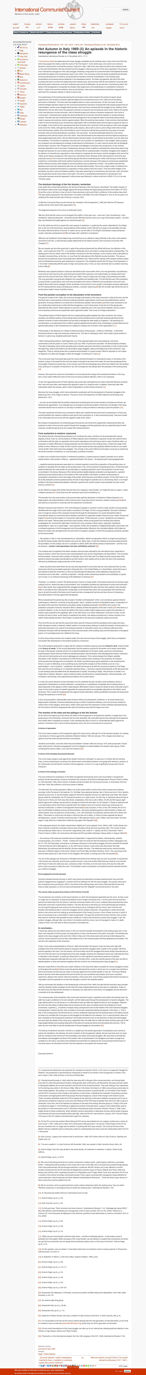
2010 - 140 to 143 (76, 44)
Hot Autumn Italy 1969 (46, 1349)
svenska (61, 24)
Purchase (96, 32)
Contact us (23, 32)
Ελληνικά (124, 24)
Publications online (82, 32)
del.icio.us (23, 47)
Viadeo (22, 86)
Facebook (23, 115)
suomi (122, 27)
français (27, 24)
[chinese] (83, 27)
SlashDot (23, 104)
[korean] (50, 27)
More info (68, 1373)
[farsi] (38, 27)
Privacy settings (73, 1367)
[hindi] (26, 27)
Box (21, 109)
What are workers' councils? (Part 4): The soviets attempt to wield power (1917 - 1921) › (109, 1358)
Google (22, 118)
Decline (127, 1371)
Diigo (22, 112)
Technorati (24, 65)
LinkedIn (23, 121)
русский (16, 27)
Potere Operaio (49, 1354)
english (15, 24)
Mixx (21, 77)
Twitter (22, 106)
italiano (50, 24)
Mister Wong (24, 74)
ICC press (68, 32)
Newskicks (24, 53)
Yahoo (22, 92)
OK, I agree (119, 1371)
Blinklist (23, 68)
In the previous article (46, 61)
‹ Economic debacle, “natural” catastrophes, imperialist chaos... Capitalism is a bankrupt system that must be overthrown (55, 1360)
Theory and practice (54, 32)
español (73, 24)
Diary (16, 32)
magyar (109, 27)
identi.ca (23, 95)
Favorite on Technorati (22, 60)
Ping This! (23, 56)
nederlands (95, 24)
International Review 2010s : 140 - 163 (52, 44)
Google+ (23, 98)
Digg (21, 50)
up (82, 1357)
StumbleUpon (25, 83)
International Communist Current (47, 9)
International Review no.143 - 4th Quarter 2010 (102, 44)
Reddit (22, 101)
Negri (40, 1354)
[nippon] (60, 27)
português (110, 24)
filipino (72, 27)
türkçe (83, 24)
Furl (21, 71)
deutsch (39, 24)
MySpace (23, 124)
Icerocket (23, 89)
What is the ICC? (37, 32)
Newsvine (23, 80)
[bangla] (93, 27)
